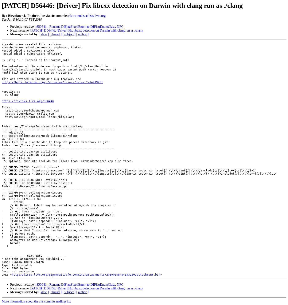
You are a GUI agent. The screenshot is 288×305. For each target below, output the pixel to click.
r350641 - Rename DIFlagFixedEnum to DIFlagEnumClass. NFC (79, 26)
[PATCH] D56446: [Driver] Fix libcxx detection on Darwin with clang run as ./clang (86, 30)
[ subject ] (68, 34)
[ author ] (82, 34)
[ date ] (44, 34)
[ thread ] (56, 34)
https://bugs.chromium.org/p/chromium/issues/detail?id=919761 (52, 82)
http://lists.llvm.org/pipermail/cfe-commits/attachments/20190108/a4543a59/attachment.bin (86, 274)
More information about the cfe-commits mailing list (36, 301)
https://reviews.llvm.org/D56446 (28, 101)
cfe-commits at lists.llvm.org (87, 15)
